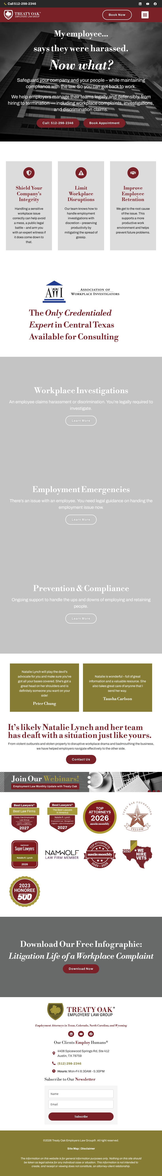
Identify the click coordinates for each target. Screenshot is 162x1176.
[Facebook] (155, 4)
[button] (145, 14)
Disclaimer (88, 1148)
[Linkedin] (140, 4)
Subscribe (81, 1116)
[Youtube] (148, 4)
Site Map (73, 1148)
